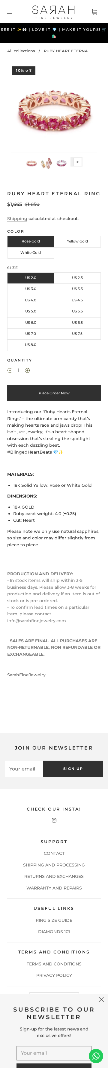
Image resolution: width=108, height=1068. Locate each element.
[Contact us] (96, 1056)
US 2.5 (77, 277)
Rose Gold (31, 241)
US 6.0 (30, 322)
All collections (21, 50)
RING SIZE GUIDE (54, 920)
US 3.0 (30, 288)
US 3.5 (77, 288)
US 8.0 (30, 344)
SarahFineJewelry (26, 675)
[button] (19, 110)
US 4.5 (77, 300)
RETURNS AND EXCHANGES (54, 876)
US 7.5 (77, 333)
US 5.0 (30, 311)
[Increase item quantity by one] (27, 371)
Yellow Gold (77, 241)
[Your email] (24, 769)
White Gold (30, 252)
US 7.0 (30, 333)
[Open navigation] (13, 11)
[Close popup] (101, 972)
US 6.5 (77, 322)
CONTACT (54, 853)
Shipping (17, 218)
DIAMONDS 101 (54, 931)
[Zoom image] (54, 110)
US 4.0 (30, 300)
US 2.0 (30, 277)
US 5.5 (77, 311)
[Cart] (94, 11)
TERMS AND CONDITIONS (54, 964)
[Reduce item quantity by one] (9, 371)
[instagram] (54, 820)
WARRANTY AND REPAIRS (54, 888)
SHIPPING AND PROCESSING (54, 865)
